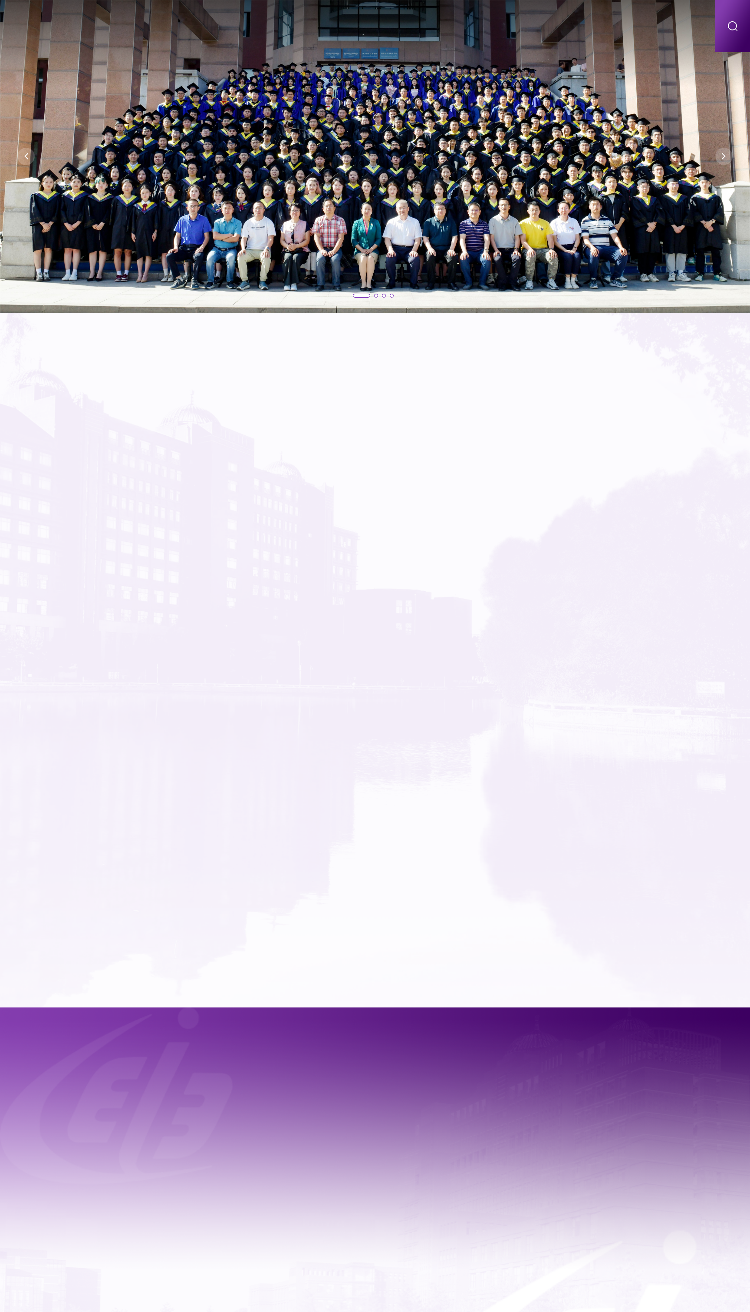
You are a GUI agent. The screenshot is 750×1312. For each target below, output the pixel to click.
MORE (669, 353)
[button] (26, 156)
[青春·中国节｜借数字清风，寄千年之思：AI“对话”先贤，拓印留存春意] (255, 1185)
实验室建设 (452, 25)
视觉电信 (683, 25)
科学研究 (399, 25)
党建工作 (586, 25)
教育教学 (350, 25)
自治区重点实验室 (521, 25)
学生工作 (634, 25)
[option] (375, 156)
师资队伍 (302, 25)
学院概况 (253, 25)
